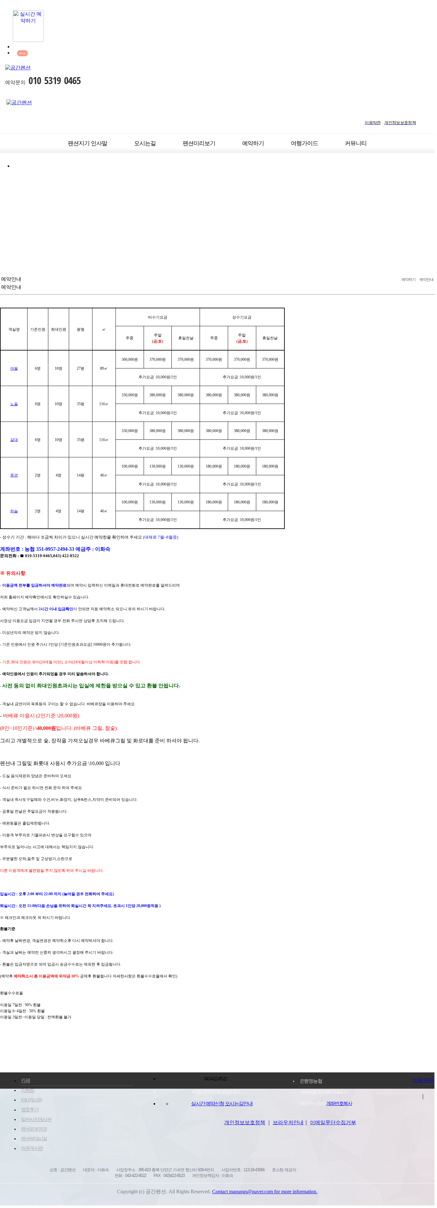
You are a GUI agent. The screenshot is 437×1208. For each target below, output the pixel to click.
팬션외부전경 (34, 1129)
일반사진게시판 (36, 1119)
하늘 (14, 511)
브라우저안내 (288, 1122)
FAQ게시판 (31, 1099)
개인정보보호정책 (244, 1122)
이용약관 (423, 1080)
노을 (14, 404)
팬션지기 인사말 (87, 143)
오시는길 (145, 143)
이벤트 (27, 1090)
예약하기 (253, 143)
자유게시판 (32, 1148)
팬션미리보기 (199, 143)
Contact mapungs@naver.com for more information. (264, 1191)
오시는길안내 (238, 1103)
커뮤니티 (356, 143)
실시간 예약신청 (207, 1103)
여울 (14, 368)
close (22, 53)
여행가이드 (304, 143)
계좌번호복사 (339, 1103)
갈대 (14, 440)
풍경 (14, 475)
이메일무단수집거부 (333, 1122)
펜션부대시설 (34, 1138)
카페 (25, 1080)
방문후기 (29, 1109)
